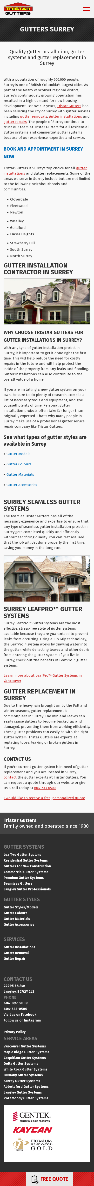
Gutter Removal (16, 953)
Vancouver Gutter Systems (25, 1046)
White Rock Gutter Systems (25, 1069)
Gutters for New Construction (27, 866)
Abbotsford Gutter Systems (26, 1087)
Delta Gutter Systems (21, 1064)
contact (10, 777)
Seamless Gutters (18, 884)
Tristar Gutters (69, 106)
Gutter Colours (19, 464)
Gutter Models (18, 454)
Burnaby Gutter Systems (23, 1075)
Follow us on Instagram (22, 1020)
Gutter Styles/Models (21, 907)
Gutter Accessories (22, 485)
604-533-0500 (45, 788)
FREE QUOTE (53, 1179)
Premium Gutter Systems (24, 878)
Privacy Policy (15, 1032)
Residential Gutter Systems (26, 860)
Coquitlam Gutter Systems (25, 1058)
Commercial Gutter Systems (26, 872)
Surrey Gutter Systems (22, 1081)
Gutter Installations (19, 947)
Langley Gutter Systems (23, 1092)
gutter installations (65, 116)
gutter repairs (15, 122)
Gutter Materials (20, 474)
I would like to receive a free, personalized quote (44, 798)
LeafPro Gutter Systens (22, 855)
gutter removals (33, 116)
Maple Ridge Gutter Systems (26, 1052)
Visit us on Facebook (20, 1015)
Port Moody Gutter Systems (26, 1098)
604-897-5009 (16, 1003)
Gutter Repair (15, 959)
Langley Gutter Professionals (27, 889)
